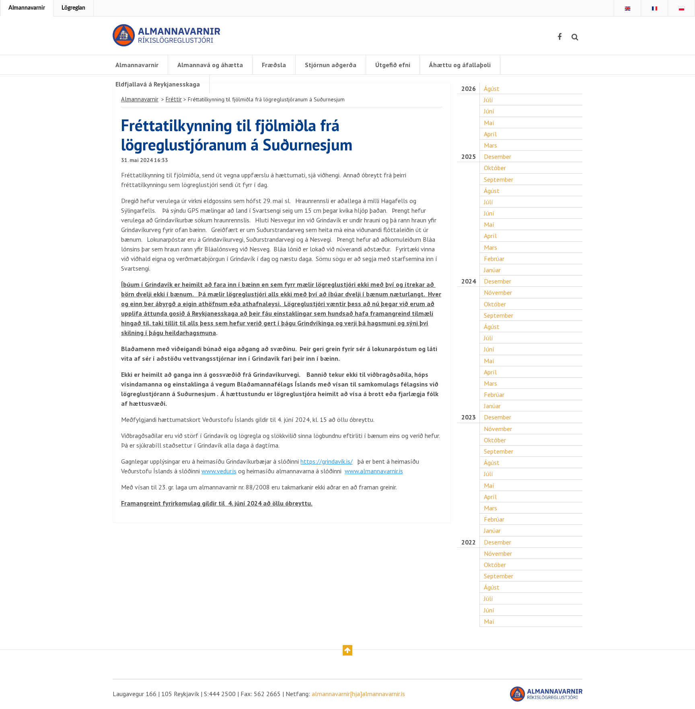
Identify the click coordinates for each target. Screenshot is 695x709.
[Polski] (681, 8)
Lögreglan (73, 8)
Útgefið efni (392, 65)
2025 (468, 156)
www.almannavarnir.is (374, 471)
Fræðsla (274, 65)
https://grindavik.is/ (326, 461)
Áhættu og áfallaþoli (460, 65)
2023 (468, 417)
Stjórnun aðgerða (330, 65)
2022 (468, 542)
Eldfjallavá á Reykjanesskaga (157, 84)
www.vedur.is (219, 471)
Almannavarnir (26, 8)
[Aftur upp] (347, 650)
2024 (468, 281)
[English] (627, 8)
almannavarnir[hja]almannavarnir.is (358, 694)
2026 (468, 88)
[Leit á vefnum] (575, 37)
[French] (654, 8)
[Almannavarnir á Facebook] (559, 37)
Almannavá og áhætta (210, 65)
